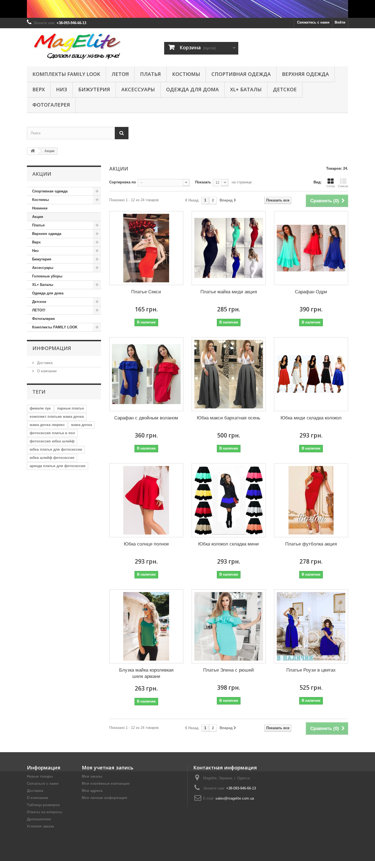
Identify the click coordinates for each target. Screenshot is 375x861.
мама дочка (81, 425)
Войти (340, 22)
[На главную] (32, 151)
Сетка (330, 186)
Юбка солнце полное (146, 544)
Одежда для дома (192, 89)
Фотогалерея (51, 104)
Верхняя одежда (305, 74)
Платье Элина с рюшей (228, 670)
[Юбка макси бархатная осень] (228, 374)
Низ (61, 89)
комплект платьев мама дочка (57, 416)
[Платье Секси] (146, 248)
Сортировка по (122, 182)
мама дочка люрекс (47, 425)
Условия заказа (40, 826)
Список (343, 186)
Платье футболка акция (311, 544)
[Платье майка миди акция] (228, 248)
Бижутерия (94, 89)
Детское (285, 89)
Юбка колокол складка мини (228, 544)
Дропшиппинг (39, 819)
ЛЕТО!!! (120, 74)
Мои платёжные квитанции (106, 784)
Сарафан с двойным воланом (146, 417)
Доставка (44, 363)
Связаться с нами (42, 784)
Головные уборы (47, 276)
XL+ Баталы (246, 89)
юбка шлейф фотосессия (52, 458)
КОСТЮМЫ (186, 74)
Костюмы (40, 200)
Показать (203, 182)
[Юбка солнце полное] (146, 500)
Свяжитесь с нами (313, 22)
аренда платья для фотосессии (57, 466)
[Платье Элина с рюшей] (228, 626)
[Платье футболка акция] (311, 500)
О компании (46, 371)
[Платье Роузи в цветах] (311, 626)
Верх (38, 89)
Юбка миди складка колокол (311, 417)
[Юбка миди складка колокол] (311, 374)
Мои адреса (92, 791)
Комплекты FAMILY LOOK (66, 74)
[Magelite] (77, 45)
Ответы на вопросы (44, 812)
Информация (51, 348)
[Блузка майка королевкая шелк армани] (146, 626)
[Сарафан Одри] (311, 248)
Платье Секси (146, 291)
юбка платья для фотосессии (56, 449)
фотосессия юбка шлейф (52, 441)
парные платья (70, 408)
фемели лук (40, 408)
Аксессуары (138, 89)
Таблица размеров (43, 805)
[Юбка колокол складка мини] (228, 500)
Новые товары (40, 776)
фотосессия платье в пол (52, 433)
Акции (37, 217)
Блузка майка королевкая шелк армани (146, 673)
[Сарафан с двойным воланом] (146, 374)
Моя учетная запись (107, 767)
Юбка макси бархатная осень (228, 417)
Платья (150, 74)
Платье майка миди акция (228, 291)
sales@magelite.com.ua (235, 798)
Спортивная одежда (241, 74)
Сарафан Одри (311, 291)
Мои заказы (92, 776)
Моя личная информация (104, 798)
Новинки (39, 208)
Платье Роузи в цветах (311, 670)
